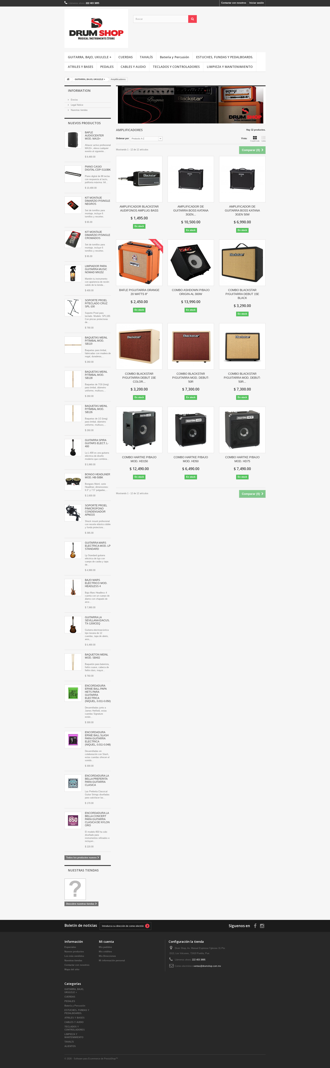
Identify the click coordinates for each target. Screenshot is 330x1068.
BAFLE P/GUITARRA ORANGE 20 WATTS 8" (139, 292)
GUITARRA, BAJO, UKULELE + (89, 57)
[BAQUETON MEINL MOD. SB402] (73, 662)
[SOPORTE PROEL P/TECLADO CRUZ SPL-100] (73, 307)
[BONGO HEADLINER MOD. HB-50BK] (73, 481)
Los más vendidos (74, 956)
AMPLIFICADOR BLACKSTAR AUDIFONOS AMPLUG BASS (139, 208)
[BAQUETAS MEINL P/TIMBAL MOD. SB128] (73, 379)
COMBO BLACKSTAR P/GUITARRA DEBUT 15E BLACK (242, 294)
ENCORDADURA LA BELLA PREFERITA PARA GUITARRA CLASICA (97, 780)
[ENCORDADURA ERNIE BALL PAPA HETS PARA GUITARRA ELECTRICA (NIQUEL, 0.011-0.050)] (73, 693)
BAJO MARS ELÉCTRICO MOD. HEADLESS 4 (96, 583)
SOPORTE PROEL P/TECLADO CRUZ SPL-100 (96, 303)
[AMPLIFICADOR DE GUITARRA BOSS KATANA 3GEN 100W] (190, 179)
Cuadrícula (254, 141)
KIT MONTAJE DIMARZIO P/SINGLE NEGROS (97, 200)
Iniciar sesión (256, 3)
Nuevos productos (84, 123)
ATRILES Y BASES (80, 67)
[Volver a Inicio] (68, 79)
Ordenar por (122, 138)
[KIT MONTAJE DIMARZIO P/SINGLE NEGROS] (73, 205)
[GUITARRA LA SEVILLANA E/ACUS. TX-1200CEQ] (73, 624)
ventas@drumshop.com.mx (207, 966)
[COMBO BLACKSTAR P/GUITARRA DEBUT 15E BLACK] (242, 262)
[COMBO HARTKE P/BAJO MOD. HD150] (139, 429)
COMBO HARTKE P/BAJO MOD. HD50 (191, 459)
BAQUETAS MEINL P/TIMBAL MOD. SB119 (96, 340)
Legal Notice (76, 105)
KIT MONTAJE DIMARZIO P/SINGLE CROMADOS (97, 235)
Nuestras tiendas (79, 110)
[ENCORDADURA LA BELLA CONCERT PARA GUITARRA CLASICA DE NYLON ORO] (73, 820)
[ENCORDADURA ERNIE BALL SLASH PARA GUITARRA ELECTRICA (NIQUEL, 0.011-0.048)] (73, 739)
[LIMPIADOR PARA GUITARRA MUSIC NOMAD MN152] (73, 273)
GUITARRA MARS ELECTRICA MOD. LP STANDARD (98, 545)
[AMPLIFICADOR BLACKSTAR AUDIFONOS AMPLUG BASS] (139, 179)
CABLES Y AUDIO (133, 67)
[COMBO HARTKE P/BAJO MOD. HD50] (190, 429)
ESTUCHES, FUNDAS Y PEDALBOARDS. (224, 57)
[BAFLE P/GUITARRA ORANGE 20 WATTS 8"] (139, 262)
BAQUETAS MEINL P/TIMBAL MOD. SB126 (96, 409)
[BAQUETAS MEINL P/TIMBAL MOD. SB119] (73, 345)
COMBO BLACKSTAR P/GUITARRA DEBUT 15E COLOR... (139, 377)
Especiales (70, 947)
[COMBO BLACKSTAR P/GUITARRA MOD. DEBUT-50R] (190, 346)
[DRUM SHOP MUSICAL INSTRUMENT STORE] (96, 28)
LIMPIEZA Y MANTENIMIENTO (230, 67)
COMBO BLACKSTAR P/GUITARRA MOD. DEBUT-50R (190, 377)
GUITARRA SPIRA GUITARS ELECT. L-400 (96, 443)
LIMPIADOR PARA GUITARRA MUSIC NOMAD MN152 (96, 269)
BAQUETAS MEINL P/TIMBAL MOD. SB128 (96, 374)
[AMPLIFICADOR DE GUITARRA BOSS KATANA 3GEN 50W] (242, 179)
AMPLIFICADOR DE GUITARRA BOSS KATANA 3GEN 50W (242, 210)
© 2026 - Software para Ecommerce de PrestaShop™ (91, 1058)
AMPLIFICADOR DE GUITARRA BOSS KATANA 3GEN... (190, 210)
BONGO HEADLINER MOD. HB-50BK (97, 476)
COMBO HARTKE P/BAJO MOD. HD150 (139, 459)
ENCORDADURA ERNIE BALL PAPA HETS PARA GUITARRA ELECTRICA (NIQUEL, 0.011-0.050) (98, 693)
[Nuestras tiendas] (87, 889)
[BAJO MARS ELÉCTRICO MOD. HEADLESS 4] (73, 587)
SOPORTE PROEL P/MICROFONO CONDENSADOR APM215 (96, 510)
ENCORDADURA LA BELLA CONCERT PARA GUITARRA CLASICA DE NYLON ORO (97, 819)
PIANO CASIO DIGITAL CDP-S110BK (98, 168)
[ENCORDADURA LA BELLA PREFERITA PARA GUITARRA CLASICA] (73, 783)
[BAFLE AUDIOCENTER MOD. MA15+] (73, 139)
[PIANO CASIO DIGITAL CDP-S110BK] (73, 174)
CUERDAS (125, 57)
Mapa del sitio (71, 969)
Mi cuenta (106, 941)
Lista (264, 141)
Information (79, 90)
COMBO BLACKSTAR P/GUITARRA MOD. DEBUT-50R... (242, 377)
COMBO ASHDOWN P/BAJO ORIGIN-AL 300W (191, 292)
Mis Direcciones (107, 956)
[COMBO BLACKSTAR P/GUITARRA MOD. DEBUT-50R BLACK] (242, 346)
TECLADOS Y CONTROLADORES (176, 67)
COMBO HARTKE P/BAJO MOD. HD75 (242, 459)
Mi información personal (112, 960)
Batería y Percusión (174, 57)
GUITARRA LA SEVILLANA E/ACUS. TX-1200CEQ (97, 620)
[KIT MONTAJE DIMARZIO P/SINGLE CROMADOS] (73, 239)
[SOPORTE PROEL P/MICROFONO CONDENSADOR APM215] (73, 512)
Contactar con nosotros (233, 3)
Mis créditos (105, 951)
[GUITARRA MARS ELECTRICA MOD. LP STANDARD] (73, 550)
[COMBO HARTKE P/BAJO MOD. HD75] (242, 429)
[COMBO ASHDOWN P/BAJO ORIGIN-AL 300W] (190, 262)
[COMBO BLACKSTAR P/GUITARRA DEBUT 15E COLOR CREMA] (139, 346)
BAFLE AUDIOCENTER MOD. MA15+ (94, 135)
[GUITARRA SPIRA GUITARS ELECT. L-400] (73, 447)
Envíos (74, 99)
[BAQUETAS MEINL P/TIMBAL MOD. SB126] (73, 413)
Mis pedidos (105, 947)
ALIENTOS (70, 1046)
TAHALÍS (146, 57)
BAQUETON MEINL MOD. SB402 (96, 656)
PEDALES (107, 67)
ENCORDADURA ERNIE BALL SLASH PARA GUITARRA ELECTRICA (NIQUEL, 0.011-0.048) (98, 738)
